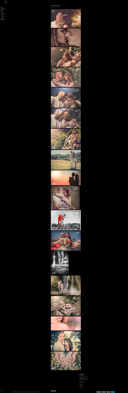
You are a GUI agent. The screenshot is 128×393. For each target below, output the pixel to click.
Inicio (1, 6)
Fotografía (2, 13)
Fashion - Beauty (3, 8)
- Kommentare (57, 7)
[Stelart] (6, 3)
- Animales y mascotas (81, 387)
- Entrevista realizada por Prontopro (83, 376)
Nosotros (2, 7)
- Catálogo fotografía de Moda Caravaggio (83, 378)
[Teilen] (59, 7)
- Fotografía (80, 384)
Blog (1, 11)
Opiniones (2, 10)
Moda (1, 15)
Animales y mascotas (3, 16)
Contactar (2, 18)
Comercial (2, 9)
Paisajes (2, 17)
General (2, 12)
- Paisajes (80, 388)
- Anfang (80, 383)
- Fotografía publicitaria (81, 385)
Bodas (55, 7)
